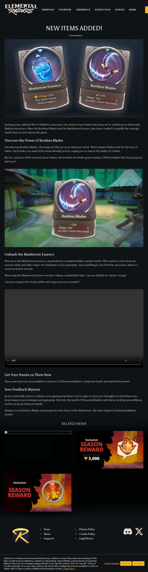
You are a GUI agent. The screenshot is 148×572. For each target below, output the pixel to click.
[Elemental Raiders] (21, 10)
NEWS (132, 9)
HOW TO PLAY (102, 9)
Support (49, 538)
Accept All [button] (138, 563)
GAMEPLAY (48, 9)
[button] (38, 450)
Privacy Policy (87, 529)
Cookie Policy (87, 534)
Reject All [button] (126, 563)
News (47, 534)
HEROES (120, 9)
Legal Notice (86, 538)
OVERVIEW (65, 9)
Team (47, 529)
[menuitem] (48, 9)
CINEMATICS (83, 9)
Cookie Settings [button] (112, 563)
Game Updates (76, 36)
